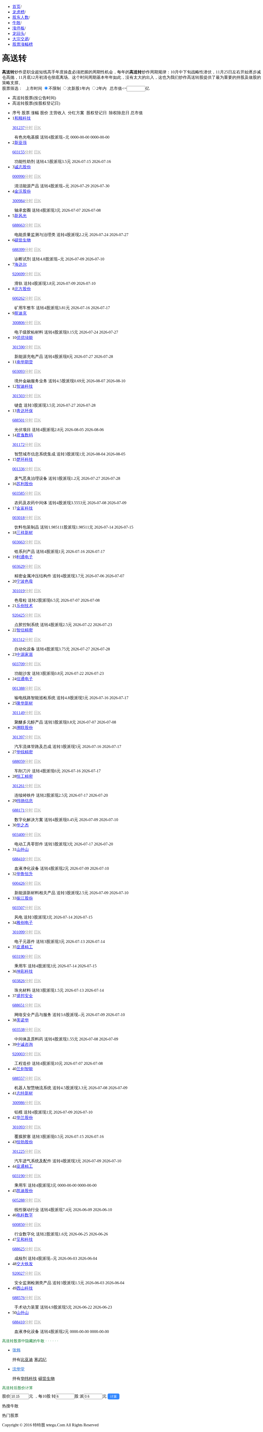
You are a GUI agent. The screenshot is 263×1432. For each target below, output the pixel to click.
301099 (18, 932)
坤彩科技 (24, 971)
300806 (18, 322)
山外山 (22, 849)
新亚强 (20, 142)
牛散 (16, 23)
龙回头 (18, 33)
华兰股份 (24, 1117)
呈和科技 (24, 1239)
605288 (18, 1200)
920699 (18, 274)
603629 (18, 566)
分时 (29, 127)
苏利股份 (24, 484)
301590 (18, 347)
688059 (18, 761)
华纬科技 (29, 1378)
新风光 (20, 215)
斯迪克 (20, 313)
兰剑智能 (24, 1069)
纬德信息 (24, 800)
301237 (18, 127)
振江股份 (24, 898)
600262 (18, 298)
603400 (18, 834)
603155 (18, 152)
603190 (18, 956)
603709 (18, 664)
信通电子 (24, 679)
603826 (18, 981)
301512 (18, 639)
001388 (18, 688)
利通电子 (24, 557)
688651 (18, 1005)
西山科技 (24, 1288)
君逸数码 (24, 435)
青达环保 (24, 410)
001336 (18, 469)
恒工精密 (24, 776)
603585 (18, 493)
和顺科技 (22, 118)
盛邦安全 (24, 995)
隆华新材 (24, 703)
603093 (18, 371)
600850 (18, 1224)
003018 (18, 517)
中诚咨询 (24, 1044)
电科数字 (24, 1215)
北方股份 (22, 289)
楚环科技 (24, 459)
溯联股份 (24, 727)
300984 (18, 201)
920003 (18, 1054)
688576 (18, 1297)
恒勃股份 (24, 1142)
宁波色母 (24, 581)
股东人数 (20, 17)
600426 (18, 883)
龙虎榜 (18, 12)
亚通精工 (24, 947)
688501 (18, 420)
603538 (18, 1029)
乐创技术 (24, 605)
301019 (18, 591)
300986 (18, 1102)
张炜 (16, 1350)
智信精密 (24, 630)
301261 (18, 786)
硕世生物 (22, 240)
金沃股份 (22, 191)
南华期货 (24, 362)
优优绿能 (24, 337)
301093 (18, 1127)
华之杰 (22, 825)
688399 (18, 249)
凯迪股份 (24, 1191)
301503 (18, 396)
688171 (18, 810)
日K (37, 127)
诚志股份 (22, 167)
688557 (18, 1078)
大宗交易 (20, 39)
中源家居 (24, 654)
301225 (18, 1151)
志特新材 (24, 1093)
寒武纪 (40, 1359)
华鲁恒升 (24, 874)
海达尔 (20, 264)
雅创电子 (24, 922)
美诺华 (22, 1020)
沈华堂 (18, 1369)
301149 (18, 712)
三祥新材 (24, 532)
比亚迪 (27, 1359)
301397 (18, 737)
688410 (18, 859)
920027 (18, 1273)
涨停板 (18, 28)
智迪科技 (24, 386)
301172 (18, 444)
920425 (18, 615)
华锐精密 (24, 752)
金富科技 (24, 508)
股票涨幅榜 (22, 44)
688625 (18, 1249)
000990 (18, 176)
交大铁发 (24, 1264)
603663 (18, 542)
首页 (16, 6)
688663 (18, 225)
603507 (18, 907)
